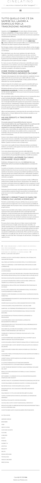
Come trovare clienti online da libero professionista (17, 410)
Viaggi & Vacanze (6, 459)
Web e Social (5, 462)
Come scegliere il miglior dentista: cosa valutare (16, 305)
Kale (26, 477)
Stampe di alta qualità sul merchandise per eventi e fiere (18, 303)
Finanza (3, 440)
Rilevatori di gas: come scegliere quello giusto (15, 386)
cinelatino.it (14, 31)
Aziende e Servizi (6, 419)
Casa (2, 424)
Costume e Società (7, 430)
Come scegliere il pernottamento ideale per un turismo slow (20, 342)
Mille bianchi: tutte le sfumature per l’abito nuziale (17, 393)
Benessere (4, 422)
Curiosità (4, 435)
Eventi (3, 438)
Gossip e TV (4, 443)
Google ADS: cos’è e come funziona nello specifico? (17, 403)
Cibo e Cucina (5, 427)
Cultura (3, 432)
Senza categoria (6, 454)
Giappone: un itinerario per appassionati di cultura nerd (18, 308)
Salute (3, 451)
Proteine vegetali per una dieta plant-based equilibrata (18, 278)
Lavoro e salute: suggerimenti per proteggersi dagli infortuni (20, 380)
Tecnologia (5, 457)
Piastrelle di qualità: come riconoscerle (13, 400)
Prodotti (4, 448)
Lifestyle (4, 446)
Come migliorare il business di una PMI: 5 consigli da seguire (19, 383)
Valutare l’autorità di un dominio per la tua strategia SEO (18, 262)
